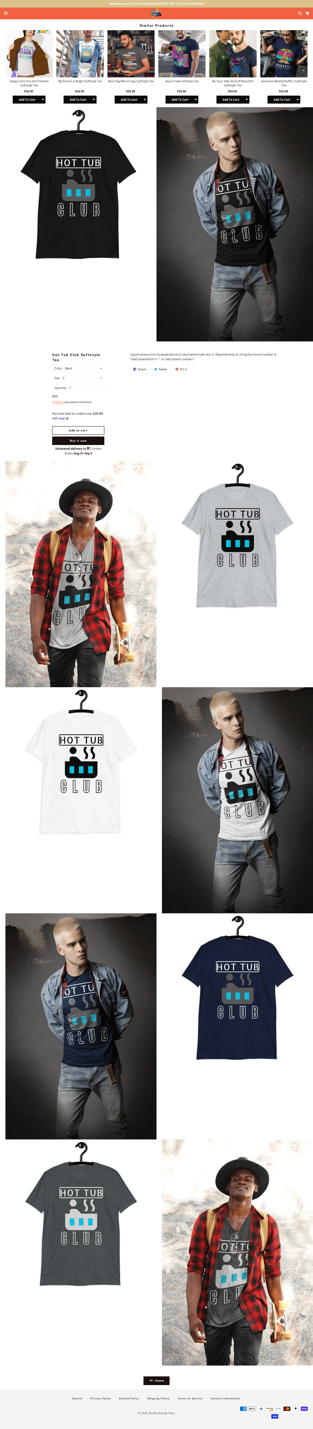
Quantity (60, 388)
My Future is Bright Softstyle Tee (80, 81)
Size (57, 378)
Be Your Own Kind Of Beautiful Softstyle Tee (232, 83)
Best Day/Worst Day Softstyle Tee (131, 81)
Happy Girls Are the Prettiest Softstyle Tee (29, 83)
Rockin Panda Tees (161, 1413)
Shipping (57, 402)
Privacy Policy (100, 1398)
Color (58, 368)
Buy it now (78, 441)
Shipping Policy (158, 1398)
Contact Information (226, 1398)
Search (77, 1398)
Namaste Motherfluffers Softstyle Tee (284, 83)
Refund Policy (129, 1398)
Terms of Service (190, 1398)
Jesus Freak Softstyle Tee (182, 81)
